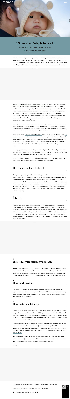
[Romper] (8, 2)
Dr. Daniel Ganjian (44, 109)
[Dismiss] (68, 386)
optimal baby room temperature (33, 134)
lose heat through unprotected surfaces (30, 106)
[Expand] (63, 386)
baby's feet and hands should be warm (31, 179)
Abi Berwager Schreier (40, 50)
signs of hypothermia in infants (23, 313)
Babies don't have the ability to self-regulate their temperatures (29, 104)
